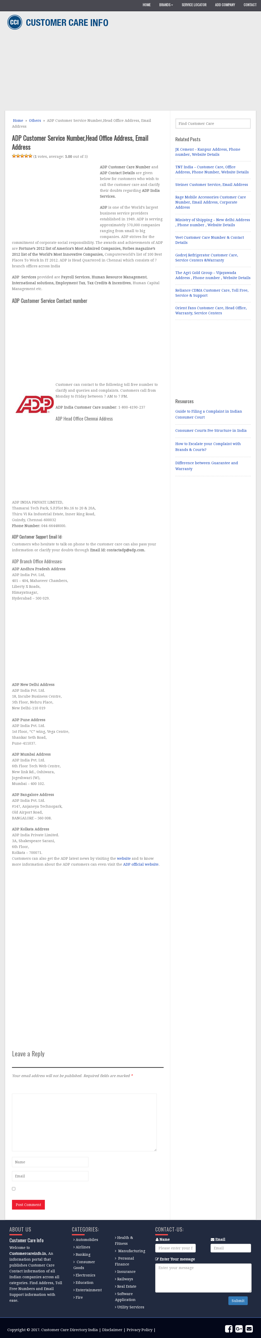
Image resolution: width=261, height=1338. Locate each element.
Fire (79, 1297)
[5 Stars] (30, 156)
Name (165, 1239)
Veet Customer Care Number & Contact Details (209, 240)
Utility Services (130, 1307)
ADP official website (141, 864)
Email (220, 1239)
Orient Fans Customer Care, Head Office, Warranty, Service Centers (211, 310)
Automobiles (87, 1240)
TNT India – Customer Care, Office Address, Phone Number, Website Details (212, 169)
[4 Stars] (26, 156)
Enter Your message (177, 1259)
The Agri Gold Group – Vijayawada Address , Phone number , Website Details (213, 275)
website (124, 858)
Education (85, 1283)
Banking (83, 1254)
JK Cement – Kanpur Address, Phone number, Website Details (207, 152)
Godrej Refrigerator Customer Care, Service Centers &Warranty (206, 257)
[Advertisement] (129, 71)
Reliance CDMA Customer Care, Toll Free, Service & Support (212, 292)
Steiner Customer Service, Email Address (211, 185)
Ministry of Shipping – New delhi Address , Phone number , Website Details (212, 222)
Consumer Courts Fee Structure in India (211, 430)
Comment (20, 1087)
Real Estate (126, 1286)
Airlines (83, 1247)
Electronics (85, 1275)
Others (35, 120)
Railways (125, 1279)
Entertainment (89, 1290)
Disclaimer (112, 1330)
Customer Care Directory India (69, 1330)
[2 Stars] (18, 156)
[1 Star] (14, 156)
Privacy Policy (139, 1330)
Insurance (126, 1272)
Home (17, 120)
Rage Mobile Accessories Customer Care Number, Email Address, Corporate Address (210, 202)
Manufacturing (131, 1251)
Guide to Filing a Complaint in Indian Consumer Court (208, 414)
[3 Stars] (22, 156)
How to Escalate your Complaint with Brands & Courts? (208, 447)
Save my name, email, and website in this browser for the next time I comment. (87, 1189)
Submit (238, 1301)
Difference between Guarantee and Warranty (206, 466)
